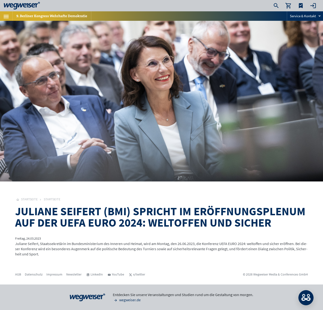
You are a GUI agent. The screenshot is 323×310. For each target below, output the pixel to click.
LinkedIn (97, 274)
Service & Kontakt (303, 16)
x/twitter (139, 274)
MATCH (306, 297)
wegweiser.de (129, 299)
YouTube (118, 274)
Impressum (54, 274)
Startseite (52, 199)
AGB (18, 274)
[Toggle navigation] (6, 16)
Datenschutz (34, 274)
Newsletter (74, 274)
